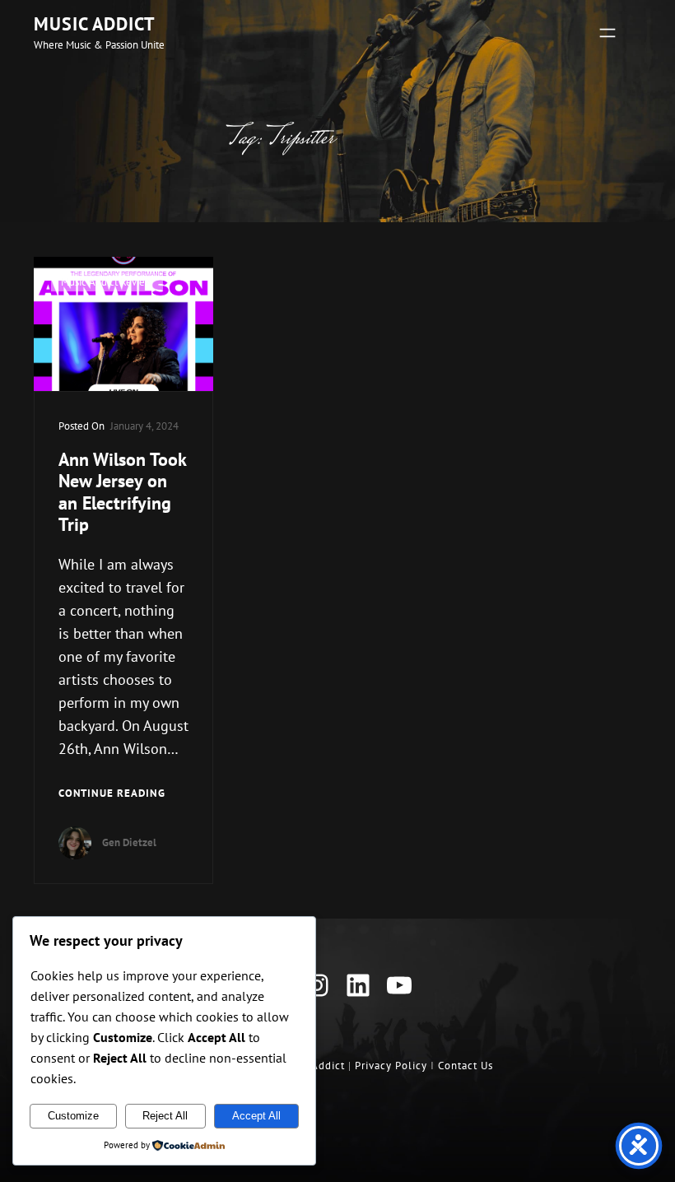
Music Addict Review (107, 282)
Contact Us (465, 1066)
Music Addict (95, 23)
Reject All (165, 1116)
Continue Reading (111, 793)
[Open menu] (607, 33)
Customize (73, 1116)
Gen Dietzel (129, 842)
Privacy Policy (391, 1066)
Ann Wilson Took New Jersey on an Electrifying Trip (122, 492)
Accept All (256, 1116)
